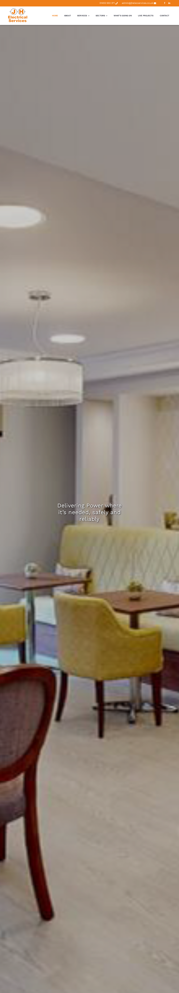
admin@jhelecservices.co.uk (137, 3)
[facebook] (165, 3)
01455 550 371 (107, 3)
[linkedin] (169, 3)
